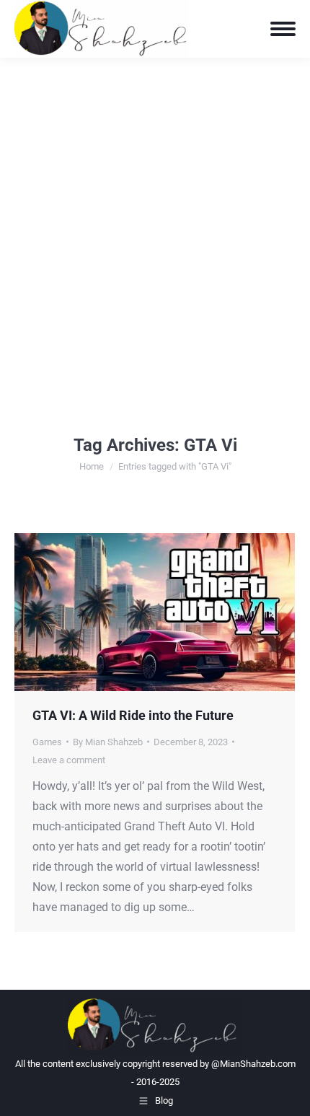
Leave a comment (68, 760)
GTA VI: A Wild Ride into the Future (133, 715)
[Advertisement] (155, 220)
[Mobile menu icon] (283, 28)
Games (47, 742)
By (108, 742)
